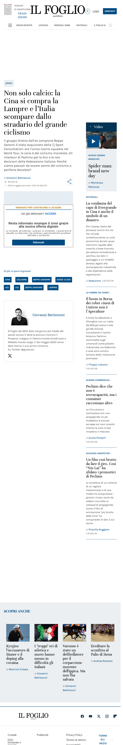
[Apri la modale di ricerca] (110, 25)
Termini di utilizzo (76, 740)
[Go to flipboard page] (115, 716)
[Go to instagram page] (107, 716)
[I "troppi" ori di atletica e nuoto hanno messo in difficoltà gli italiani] (46, 633)
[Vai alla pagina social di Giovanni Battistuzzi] (10, 356)
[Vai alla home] (57, 11)
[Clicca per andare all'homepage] (33, 716)
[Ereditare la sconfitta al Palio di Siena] (102, 633)
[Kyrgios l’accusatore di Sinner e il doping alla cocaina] (18, 633)
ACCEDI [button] (50, 213)
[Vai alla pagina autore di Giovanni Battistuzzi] (18, 315)
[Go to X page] (98, 716)
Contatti (12, 735)
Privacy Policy (74, 735)
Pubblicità (42, 735)
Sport (8, 83)
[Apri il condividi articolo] (69, 181)
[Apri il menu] (10, 25)
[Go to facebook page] (82, 716)
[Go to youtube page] (90, 716)
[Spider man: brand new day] (101, 140)
